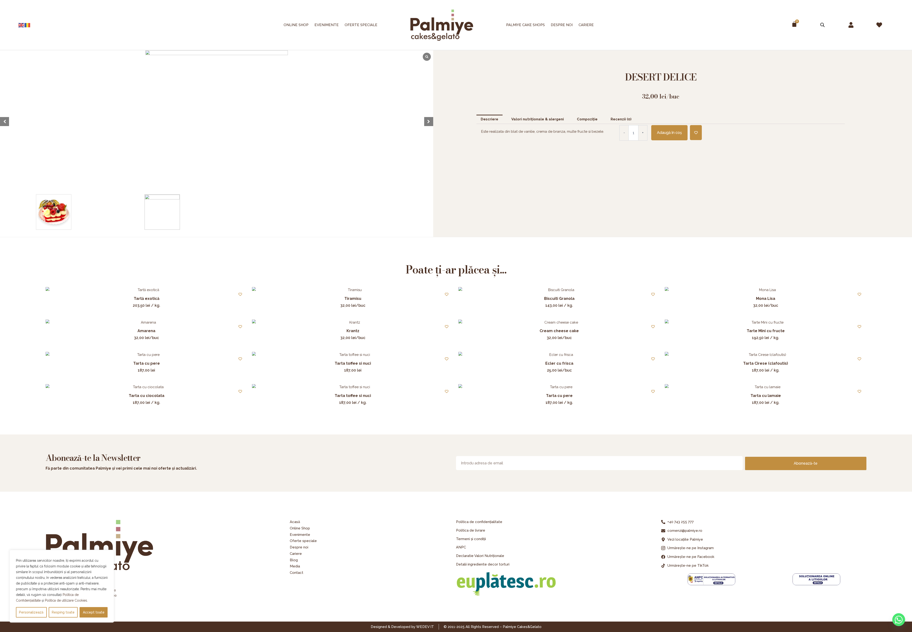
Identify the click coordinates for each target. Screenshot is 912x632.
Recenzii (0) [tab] (621, 119)
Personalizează (31, 612)
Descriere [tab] (489, 119)
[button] (428, 121)
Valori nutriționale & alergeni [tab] (537, 119)
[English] (21, 25)
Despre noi (562, 25)
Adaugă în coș (669, 132)
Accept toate (93, 612)
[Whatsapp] (898, 619)
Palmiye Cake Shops (525, 25)
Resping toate (63, 612)
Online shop (296, 25)
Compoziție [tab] (587, 119)
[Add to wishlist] (696, 132)
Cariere (586, 25)
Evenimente (326, 25)
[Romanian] (27, 25)
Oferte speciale (361, 25)
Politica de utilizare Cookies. (66, 600)
